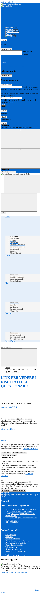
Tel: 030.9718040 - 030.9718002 (20, 512)
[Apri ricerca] (22, 184)
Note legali (9, 537)
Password (25, 54)
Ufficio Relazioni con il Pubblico (17, 541)
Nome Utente (27, 52)
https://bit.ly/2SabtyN (8, 429)
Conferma (12, 172)
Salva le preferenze (18, 490)
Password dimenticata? (9, 58)
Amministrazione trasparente (15, 551)
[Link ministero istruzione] (11, 4)
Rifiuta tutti (19, 453)
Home (7, 368)
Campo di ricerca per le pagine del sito (14, 345)
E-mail (24, 87)
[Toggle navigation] (19, 202)
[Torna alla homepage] (20, 174)
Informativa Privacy (12, 539)
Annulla (4, 172)
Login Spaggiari (22, 96)
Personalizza (6, 453)
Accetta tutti (9, 455)
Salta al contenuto (7, 2)
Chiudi (4, 111)
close (3, 213)
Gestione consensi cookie (14, 549)
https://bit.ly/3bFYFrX (9, 407)
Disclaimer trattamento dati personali (14, 572)
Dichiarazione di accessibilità (15, 543)
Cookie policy (10, 535)
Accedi (4, 40)
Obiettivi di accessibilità (14, 545)
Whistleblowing (11, 547)
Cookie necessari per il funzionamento (15, 482)
